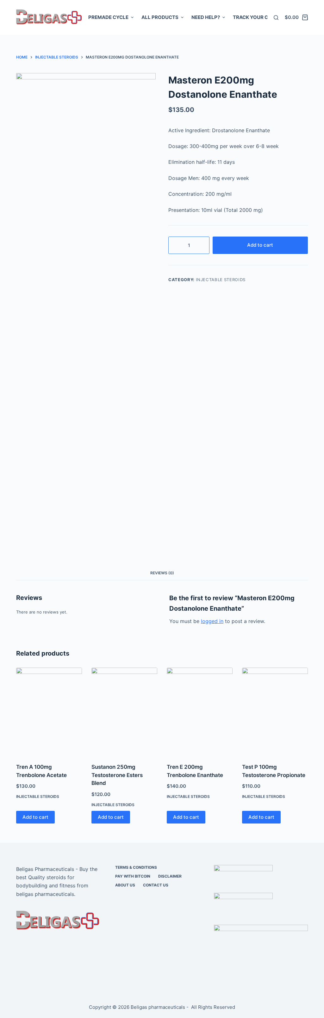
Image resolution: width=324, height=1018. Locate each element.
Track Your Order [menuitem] (257, 17)
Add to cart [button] (35, 817)
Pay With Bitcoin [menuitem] (132, 876)
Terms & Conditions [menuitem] (136, 867)
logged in (212, 621)
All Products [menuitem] (159, 17)
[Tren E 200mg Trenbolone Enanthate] (200, 711)
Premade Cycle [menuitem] (108, 17)
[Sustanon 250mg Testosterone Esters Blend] (124, 711)
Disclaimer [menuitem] (170, 876)
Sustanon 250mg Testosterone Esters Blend (117, 775)
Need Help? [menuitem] (205, 17)
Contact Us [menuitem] (155, 885)
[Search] (276, 17)
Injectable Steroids (221, 279)
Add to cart (260, 245)
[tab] (162, 573)
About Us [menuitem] (125, 885)
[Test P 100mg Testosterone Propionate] (275, 711)
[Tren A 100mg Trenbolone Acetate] (49, 711)
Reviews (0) (162, 573)
